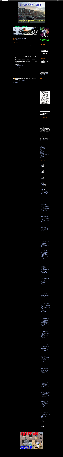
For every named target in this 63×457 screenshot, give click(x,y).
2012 (41, 178)
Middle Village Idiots (44, 397)
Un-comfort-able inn (43, 385)
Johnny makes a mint (44, 407)
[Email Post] (25, 38)
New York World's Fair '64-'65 (44, 118)
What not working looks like (45, 245)
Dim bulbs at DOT (43, 280)
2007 (41, 426)
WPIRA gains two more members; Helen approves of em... (45, 202)
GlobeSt (41, 149)
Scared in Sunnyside (44, 351)
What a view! (43, 266)
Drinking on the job (43, 296)
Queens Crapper (19, 38)
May (42, 420)
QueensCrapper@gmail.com (43, 46)
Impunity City (41, 150)
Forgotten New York (42, 148)
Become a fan (42, 107)
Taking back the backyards (44, 370)
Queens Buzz (41, 152)
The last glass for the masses (45, 417)
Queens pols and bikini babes (45, 193)
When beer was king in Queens (45, 226)
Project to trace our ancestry (45, 221)
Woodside (17, 39)
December (43, 184)
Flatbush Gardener (42, 147)
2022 (41, 166)
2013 (41, 177)
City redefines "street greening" (45, 208)
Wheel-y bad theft (43, 227)
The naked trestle (43, 356)
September (43, 188)
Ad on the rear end (43, 348)
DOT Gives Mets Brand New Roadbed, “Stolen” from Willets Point (44, 82)
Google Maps (43, 139)
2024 (41, 164)
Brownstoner (41, 144)
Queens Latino (42, 153)
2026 (41, 161)
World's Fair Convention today (45, 386)
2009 (41, 182)
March (42, 422)
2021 (41, 167)
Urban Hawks (41, 157)
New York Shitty (42, 151)
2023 (41, 165)
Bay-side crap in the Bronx (44, 273)
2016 (41, 173)
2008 (41, 183)
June (42, 419)
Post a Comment (15, 82)
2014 (41, 176)
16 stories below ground (44, 256)
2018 (41, 171)
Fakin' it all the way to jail (44, 416)
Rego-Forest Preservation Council (44, 119)
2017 (41, 172)
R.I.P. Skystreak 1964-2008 (45, 295)
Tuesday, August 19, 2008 (20, 80)
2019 (41, 170)
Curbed (41, 145)
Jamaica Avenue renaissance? (45, 246)
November (43, 185)
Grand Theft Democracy (44, 382)
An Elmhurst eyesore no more (45, 211)
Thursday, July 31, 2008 (19, 65)
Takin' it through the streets (45, 335)
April (42, 421)
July (42, 190)
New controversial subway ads (45, 359)
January (43, 425)
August (43, 189)
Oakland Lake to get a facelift (45, 220)
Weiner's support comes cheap (45, 392)
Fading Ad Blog (42, 146)
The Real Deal (42, 156)
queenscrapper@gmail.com (31, 452)
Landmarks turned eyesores (45, 391)
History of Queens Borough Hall (45, 400)
